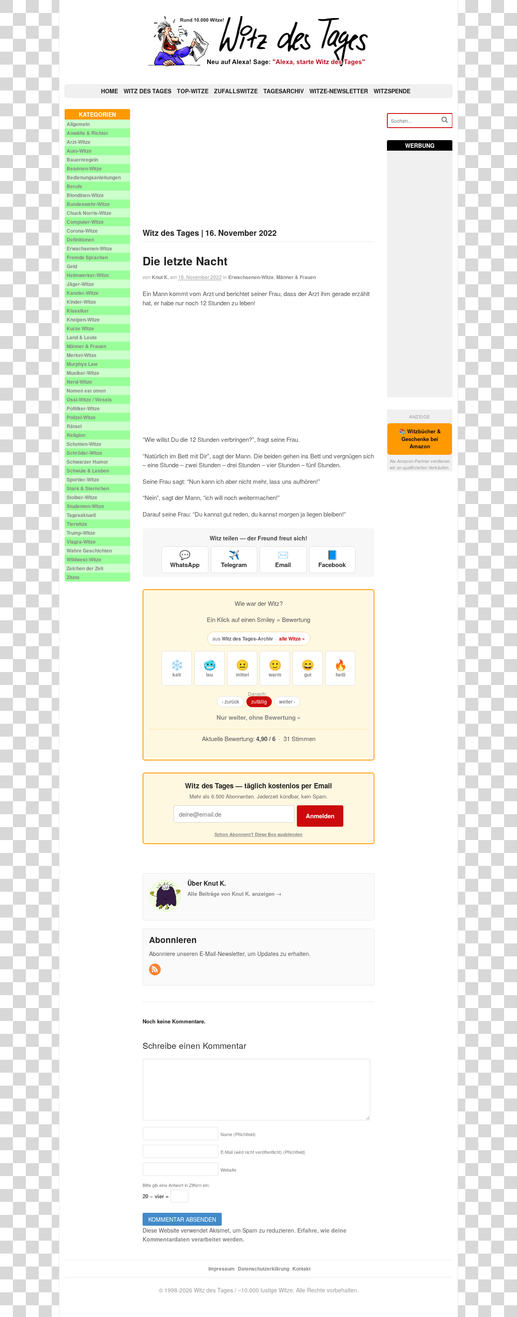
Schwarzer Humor (87, 461)
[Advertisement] (259, 165)
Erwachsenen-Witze (251, 277)
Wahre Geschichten (89, 550)
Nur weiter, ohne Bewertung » (258, 717)
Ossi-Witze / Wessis (89, 399)
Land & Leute (82, 337)
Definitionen (80, 239)
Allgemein (78, 124)
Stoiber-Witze (82, 497)
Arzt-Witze (78, 141)
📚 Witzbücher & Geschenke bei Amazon (420, 438)
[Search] (444, 120)
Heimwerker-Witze (88, 275)
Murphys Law (82, 364)
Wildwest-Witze (84, 559)
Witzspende (392, 91)
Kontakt (301, 1268)
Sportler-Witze (83, 479)
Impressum (221, 1268)
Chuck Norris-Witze (89, 212)
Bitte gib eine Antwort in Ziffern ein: (176, 1185)
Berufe (74, 186)
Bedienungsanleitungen (94, 177)
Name (238, 1134)
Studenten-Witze (85, 506)
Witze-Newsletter (338, 91)
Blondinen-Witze (85, 195)
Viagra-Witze (81, 541)
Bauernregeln (82, 159)
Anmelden (320, 815)
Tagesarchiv (283, 91)
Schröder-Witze (84, 452)
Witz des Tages (147, 91)
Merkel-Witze (82, 355)
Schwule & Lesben (88, 470)
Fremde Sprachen (87, 257)
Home (109, 91)
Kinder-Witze (81, 301)
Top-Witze (192, 91)
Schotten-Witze (84, 443)
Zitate (73, 577)
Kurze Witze (80, 328)
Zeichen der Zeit (85, 568)
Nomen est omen (86, 390)
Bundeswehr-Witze (88, 204)
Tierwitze (77, 523)
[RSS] (155, 969)
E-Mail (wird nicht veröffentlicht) (263, 1152)
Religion (76, 435)
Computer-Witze (85, 221)
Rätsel (74, 426)
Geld (72, 266)
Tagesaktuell (81, 515)
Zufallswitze (236, 91)
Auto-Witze (79, 150)
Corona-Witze (82, 230)
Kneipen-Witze (83, 319)
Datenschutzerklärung (263, 1268)
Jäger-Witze (80, 284)
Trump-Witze (81, 532)
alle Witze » (292, 638)
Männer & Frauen (296, 277)
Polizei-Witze (81, 417)
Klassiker (78, 310)
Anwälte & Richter (87, 133)
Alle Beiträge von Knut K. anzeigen (234, 893)
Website (228, 1169)
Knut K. (160, 277)
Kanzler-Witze (83, 292)
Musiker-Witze (83, 372)
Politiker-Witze (83, 408)
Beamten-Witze (84, 168)
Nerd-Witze (79, 381)
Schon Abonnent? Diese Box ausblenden (258, 834)
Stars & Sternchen (88, 488)
